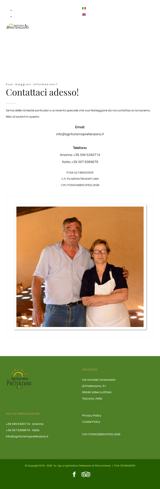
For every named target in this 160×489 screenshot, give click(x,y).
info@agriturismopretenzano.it (80, 134)
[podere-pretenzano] (80, 209)
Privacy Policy (91, 415)
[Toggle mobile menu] (152, 28)
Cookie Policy (91, 421)
